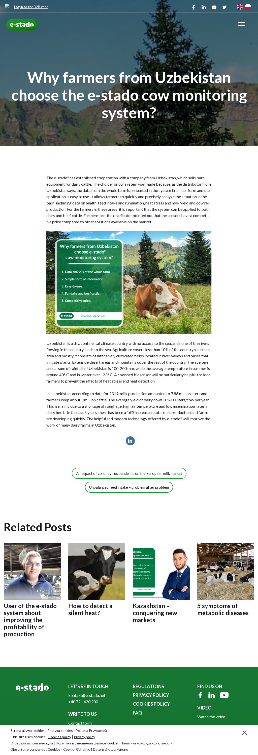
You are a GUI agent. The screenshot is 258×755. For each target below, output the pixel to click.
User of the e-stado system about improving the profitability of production (30, 620)
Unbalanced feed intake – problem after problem (129, 487)
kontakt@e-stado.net (86, 695)
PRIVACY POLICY (151, 695)
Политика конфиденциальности (146, 743)
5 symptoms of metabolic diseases (223, 609)
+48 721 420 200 (83, 701)
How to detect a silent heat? (90, 609)
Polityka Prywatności (92, 730)
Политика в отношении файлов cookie (87, 743)
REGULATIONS (148, 686)
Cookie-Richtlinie (76, 749)
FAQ (137, 713)
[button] (241, 24)
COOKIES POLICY (151, 704)
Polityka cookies (60, 730)
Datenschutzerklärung (110, 749)
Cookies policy (59, 737)
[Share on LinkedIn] (130, 443)
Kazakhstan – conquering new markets (155, 612)
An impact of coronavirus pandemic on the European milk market (129, 473)
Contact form (80, 723)
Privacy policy (84, 737)
